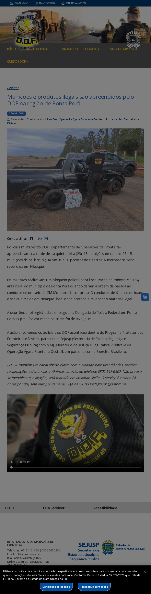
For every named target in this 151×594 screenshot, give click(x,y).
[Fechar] (144, 571)
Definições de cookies (56, 586)
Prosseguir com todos (94, 586)
